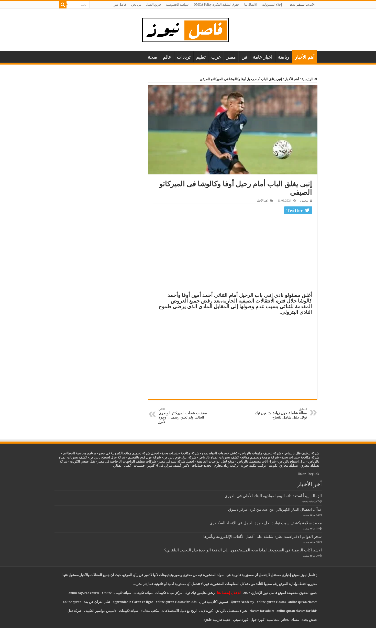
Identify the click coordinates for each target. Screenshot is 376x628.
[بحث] (63, 4)
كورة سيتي (240, 620)
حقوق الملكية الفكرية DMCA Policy (216, 4)
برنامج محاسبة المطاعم (79, 453)
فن (244, 57)
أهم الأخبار (305, 57)
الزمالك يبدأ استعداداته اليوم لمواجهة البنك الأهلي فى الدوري (273, 496)
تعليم (201, 57)
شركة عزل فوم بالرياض (179, 457)
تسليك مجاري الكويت (283, 465)
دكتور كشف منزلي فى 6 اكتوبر (168, 465)
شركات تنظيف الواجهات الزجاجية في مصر (127, 461)
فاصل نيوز (119, 4)
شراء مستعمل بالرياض (231, 611)
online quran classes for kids (176, 602)
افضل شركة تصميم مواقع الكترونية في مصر (128, 453)
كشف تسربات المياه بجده (220, 453)
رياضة (283, 57)
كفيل (127, 465)
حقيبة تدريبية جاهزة (217, 620)
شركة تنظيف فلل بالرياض (301, 453)
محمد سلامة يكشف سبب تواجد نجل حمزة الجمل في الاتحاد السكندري (265, 523)
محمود (304, 200)
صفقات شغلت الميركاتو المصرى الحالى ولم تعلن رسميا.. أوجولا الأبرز (183, 415)
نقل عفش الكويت (82, 461)
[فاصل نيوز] (188, 29)
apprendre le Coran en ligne (133, 602)
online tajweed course (84, 593)
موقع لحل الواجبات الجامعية (215, 461)
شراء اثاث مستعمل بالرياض (256, 461)
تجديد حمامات (201, 465)
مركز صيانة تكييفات (168, 593)
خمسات (139, 465)
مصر (231, 57)
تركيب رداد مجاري (226, 465)
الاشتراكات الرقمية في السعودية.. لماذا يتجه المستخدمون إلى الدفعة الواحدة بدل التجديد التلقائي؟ (243, 550)
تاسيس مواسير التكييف (100, 611)
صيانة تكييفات (143, 593)
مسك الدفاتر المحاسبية (283, 620)
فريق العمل (153, 4)
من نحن (136, 4)
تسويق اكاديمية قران (213, 602)
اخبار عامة (262, 57)
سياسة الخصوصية (177, 4)
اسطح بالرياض (289, 461)
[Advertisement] (232, 254)
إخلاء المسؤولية (272, 4)
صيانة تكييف (122, 593)
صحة (152, 57)
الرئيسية (308, 79)
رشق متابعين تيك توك (200, 593)
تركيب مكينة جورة (253, 465)
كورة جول (257, 620)
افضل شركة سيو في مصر (176, 461)
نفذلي (117, 465)
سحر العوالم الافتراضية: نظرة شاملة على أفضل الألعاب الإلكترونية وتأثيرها (262, 536)
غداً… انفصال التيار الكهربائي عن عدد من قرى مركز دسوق (275, 509)
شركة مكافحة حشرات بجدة (300, 457)
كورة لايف (206, 611)
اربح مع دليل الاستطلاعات (179, 611)
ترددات (184, 57)
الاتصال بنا (250, 4)
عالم (167, 57)
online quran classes (271, 602)
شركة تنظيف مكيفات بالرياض (260, 453)
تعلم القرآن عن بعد (97, 602)
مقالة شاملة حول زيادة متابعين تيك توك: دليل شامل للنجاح (281, 413)
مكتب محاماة (150, 611)
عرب (216, 57)
